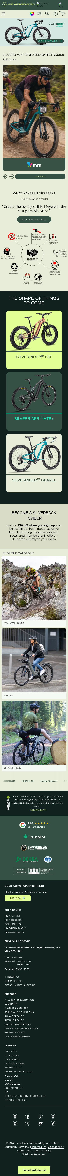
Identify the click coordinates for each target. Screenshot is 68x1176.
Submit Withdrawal (34, 1170)
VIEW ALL (40, 176)
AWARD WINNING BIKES (18, 1071)
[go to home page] (18, 5)
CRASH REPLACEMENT (17, 1036)
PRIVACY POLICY (14, 1016)
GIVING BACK (12, 1059)
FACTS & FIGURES (15, 1063)
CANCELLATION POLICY (18, 1024)
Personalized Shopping (20, 985)
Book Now (15, 898)
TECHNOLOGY (13, 1067)
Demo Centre (13, 981)
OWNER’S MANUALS (16, 1008)
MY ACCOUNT (12, 916)
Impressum (38, 1146)
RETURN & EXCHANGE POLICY (21, 1028)
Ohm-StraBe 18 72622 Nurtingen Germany (30, 947)
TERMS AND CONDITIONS (19, 1012)
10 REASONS (12, 1055)
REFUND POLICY (14, 1020)
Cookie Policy (41, 1150)
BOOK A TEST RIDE (15, 1100)
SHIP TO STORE (13, 920)
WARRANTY (11, 1004)
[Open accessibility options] (46, 5)
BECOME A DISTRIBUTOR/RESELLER (25, 1096)
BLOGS (9, 1079)
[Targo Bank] (49, 781)
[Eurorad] (28, 781)
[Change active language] (61, 4)
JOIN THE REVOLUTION (48, 41)
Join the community (34, 219)
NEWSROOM (12, 1075)
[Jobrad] (9, 781)
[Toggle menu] (3, 14)
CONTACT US (12, 977)
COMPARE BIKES (14, 932)
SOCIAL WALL (12, 1083)
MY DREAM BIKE (15, 928)
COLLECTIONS (13, 924)
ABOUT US (11, 1051)
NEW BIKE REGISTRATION (19, 1000)
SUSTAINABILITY (14, 1087)
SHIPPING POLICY (15, 1032)
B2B (7, 1092)
